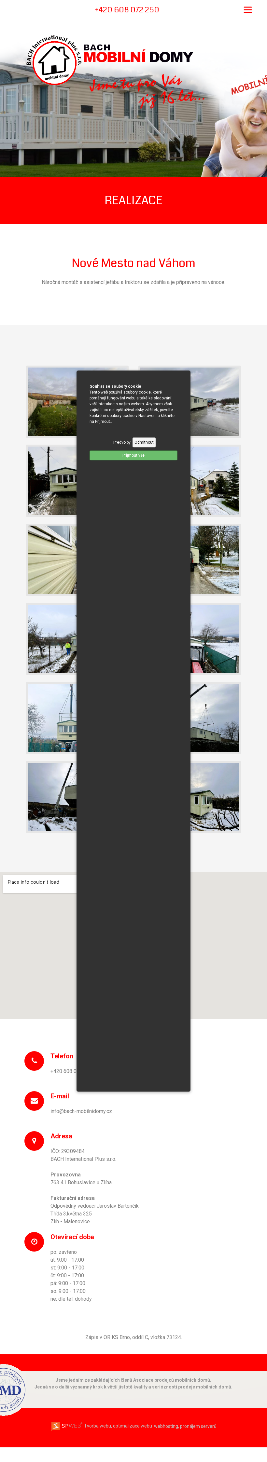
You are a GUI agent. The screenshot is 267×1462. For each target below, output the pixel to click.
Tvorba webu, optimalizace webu (117, 1425)
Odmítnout (144, 442)
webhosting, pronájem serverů (185, 1425)
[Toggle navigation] (248, 9)
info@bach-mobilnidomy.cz (81, 1111)
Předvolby (122, 442)
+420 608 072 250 (71, 1071)
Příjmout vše (133, 455)
